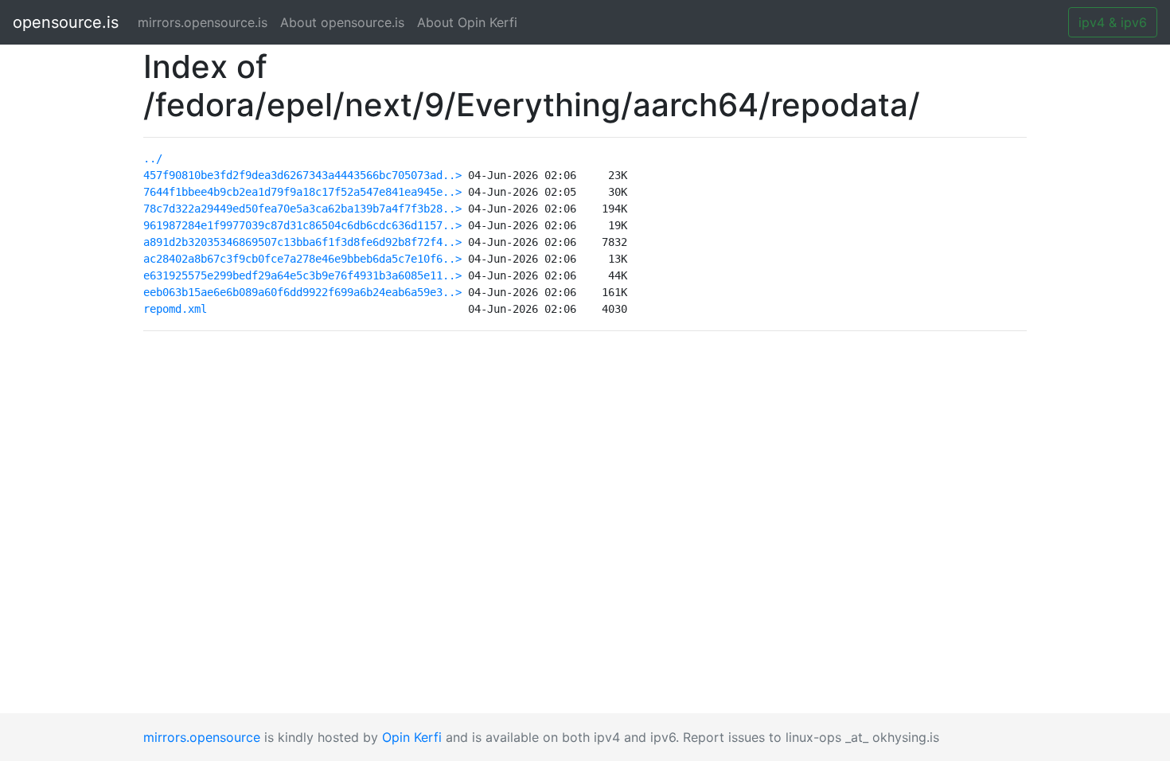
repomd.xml (175, 308)
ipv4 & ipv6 (1112, 22)
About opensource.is (342, 22)
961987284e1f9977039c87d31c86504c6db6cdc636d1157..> (302, 225)
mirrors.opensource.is (206, 22)
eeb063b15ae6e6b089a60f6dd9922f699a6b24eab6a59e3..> (302, 292)
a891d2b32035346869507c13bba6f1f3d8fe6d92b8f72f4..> (302, 242)
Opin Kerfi (412, 737)
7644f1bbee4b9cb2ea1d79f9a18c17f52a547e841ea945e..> (302, 191)
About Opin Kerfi (467, 22)
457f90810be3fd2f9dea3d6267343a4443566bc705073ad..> (302, 175)
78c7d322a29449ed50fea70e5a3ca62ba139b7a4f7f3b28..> (302, 208)
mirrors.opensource (201, 737)
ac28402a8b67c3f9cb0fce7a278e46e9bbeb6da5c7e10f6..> (302, 258)
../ (152, 158)
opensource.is (66, 22)
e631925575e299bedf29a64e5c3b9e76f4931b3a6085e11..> (302, 275)
